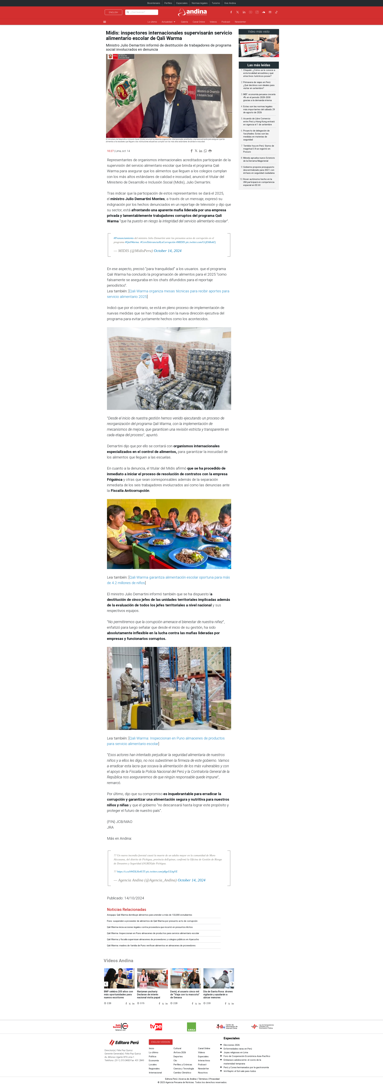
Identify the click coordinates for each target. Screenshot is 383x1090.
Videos (213, 21)
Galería (184, 21)
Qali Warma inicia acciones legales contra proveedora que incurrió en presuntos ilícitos (150, 927)
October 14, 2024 (167, 251)
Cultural (177, 1048)
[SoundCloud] (264, 12)
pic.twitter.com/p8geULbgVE (161, 871)
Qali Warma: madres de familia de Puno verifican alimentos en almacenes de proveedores (151, 945)
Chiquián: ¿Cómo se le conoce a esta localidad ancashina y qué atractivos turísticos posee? (259, 73)
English (113, 12)
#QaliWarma (132, 242)
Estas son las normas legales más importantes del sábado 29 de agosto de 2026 (259, 109)
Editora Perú (171, 1079)
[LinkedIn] (244, 12)
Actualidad (169, 21)
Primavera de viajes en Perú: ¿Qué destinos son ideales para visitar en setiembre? (258, 85)
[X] (238, 12)
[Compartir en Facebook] (127, 1003)
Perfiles (168, 3)
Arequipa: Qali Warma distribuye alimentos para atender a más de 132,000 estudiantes (149, 915)
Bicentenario (153, 3)
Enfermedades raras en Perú (238, 1048)
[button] (105, 984)
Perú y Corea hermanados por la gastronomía (246, 1067)
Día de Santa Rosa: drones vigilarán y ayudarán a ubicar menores (218, 994)
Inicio (151, 1048)
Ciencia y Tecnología (184, 1068)
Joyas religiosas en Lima (236, 1052)
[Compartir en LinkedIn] (133, 1003)
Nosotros (203, 1072)
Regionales (154, 1068)
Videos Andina (118, 960)
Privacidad (214, 1079)
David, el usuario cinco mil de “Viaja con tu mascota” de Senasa (185, 994)
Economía (154, 1060)
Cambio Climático (182, 1072)
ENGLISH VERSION (160, 1042)
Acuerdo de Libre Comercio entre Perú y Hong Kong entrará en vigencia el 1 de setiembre (259, 121)
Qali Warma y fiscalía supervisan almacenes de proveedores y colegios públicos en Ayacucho (153, 939)
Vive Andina (230, 3)
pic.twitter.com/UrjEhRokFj (201, 242)
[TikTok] (276, 12)
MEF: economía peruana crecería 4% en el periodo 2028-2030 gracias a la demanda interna (259, 97)
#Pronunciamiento (124, 238)
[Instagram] (257, 12)
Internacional (155, 1072)
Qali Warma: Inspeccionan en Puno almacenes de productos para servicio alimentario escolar (153, 933)
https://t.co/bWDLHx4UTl (131, 871)
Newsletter (240, 21)
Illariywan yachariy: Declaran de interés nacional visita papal (148, 994)
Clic (175, 1060)
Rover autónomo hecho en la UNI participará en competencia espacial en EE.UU (258, 182)
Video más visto (259, 31)
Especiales (181, 3)
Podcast (226, 21)
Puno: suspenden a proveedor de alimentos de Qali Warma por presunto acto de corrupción (152, 921)
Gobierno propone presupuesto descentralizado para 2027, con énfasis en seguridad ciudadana (259, 170)
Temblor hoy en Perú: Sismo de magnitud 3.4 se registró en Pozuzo (258, 148)
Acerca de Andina (187, 1079)
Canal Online (199, 21)
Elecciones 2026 (232, 1045)
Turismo (216, 3)
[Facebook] (231, 12)
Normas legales (200, 3)
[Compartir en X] (130, 1003)
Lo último (152, 21)
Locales (153, 1064)
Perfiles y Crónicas (183, 1064)
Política (152, 1056)
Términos (203, 1079)
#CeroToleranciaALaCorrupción (157, 242)
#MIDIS (180, 242)
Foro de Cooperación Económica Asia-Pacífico (247, 1056)
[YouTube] (251, 12)
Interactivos (204, 1060)
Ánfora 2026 (180, 1052)
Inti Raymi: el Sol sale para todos (240, 1071)
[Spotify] (270, 12)
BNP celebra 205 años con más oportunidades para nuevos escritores (118, 994)
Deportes (178, 1056)
